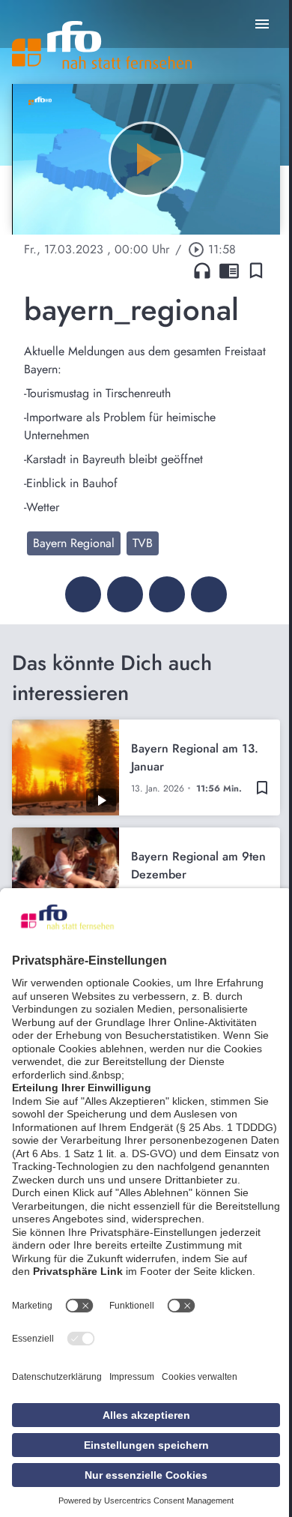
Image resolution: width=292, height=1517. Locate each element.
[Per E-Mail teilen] (209, 594)
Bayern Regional (74, 543)
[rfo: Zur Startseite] (102, 45)
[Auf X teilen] (125, 594)
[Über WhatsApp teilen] (167, 594)
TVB (143, 543)
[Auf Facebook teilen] (83, 594)
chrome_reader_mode (229, 270)
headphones (202, 270)
